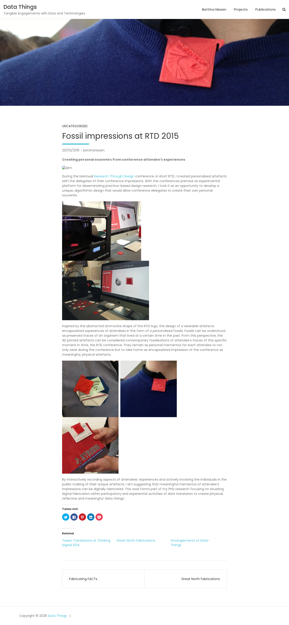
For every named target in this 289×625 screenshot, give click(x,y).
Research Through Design (114, 176)
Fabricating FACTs (83, 579)
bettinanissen (94, 150)
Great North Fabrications (136, 540)
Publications (265, 9)
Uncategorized (75, 126)
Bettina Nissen (214, 9)
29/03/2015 (70, 150)
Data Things (20, 7)
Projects (241, 9)
